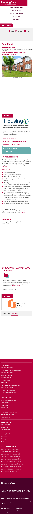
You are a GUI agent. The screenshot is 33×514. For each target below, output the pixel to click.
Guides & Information (16, 13)
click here (23, 212)
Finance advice (5, 429)
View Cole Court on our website (16, 141)
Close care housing (6, 375)
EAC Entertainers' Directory (9, 471)
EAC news (4, 436)
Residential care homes (8, 414)
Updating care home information (10, 456)
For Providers (16, 16)
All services (4, 407)
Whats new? (16, 19)
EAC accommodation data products (11, 459)
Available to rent (6, 377)
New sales (4, 382)
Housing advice (5, 424)
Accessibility (19, 508)
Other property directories (8, 392)
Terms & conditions (5, 508)
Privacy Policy (4, 510)
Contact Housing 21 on (14, 52)
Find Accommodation (16, 7)
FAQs (2, 441)
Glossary (3, 439)
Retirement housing (7, 367)
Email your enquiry (10, 148)
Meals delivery (5, 405)
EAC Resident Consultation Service (11, 466)
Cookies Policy (4, 512)
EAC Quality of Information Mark (10, 454)
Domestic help (5, 402)
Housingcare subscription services (11, 461)
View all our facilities (12, 144)
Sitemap (18, 512)
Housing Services (16, 10)
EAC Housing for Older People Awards (12, 464)
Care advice (4, 427)
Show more (16, 285)
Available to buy (5, 380)
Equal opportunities (20, 510)
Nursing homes (5, 417)
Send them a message (9, 54)
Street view (7, 313)
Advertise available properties (10, 451)
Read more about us (9, 139)
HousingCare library (7, 434)
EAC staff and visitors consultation (11, 469)
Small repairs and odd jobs (8, 400)
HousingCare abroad (7, 387)
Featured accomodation (8, 390)
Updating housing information (9, 449)
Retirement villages (7, 372)
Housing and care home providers (10, 385)
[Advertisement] (16, 96)
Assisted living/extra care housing (11, 370)
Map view (15, 313)
